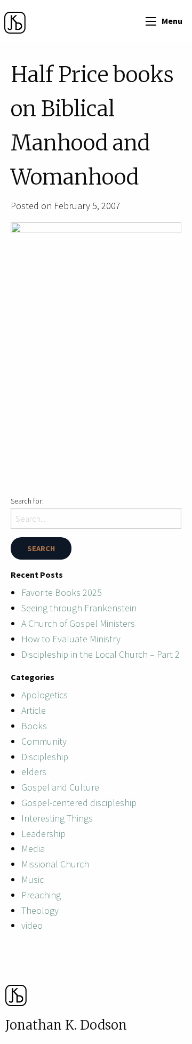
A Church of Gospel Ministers (78, 623)
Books (34, 726)
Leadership (43, 833)
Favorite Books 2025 (61, 592)
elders (33, 772)
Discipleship (44, 757)
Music (32, 879)
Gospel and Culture (60, 787)
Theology (40, 910)
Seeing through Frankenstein (79, 608)
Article (33, 710)
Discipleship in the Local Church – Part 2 (100, 654)
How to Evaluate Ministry (71, 639)
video (32, 925)
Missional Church (55, 864)
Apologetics (44, 695)
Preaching (41, 895)
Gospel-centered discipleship (79, 802)
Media (33, 848)
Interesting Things (57, 818)
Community (44, 741)
